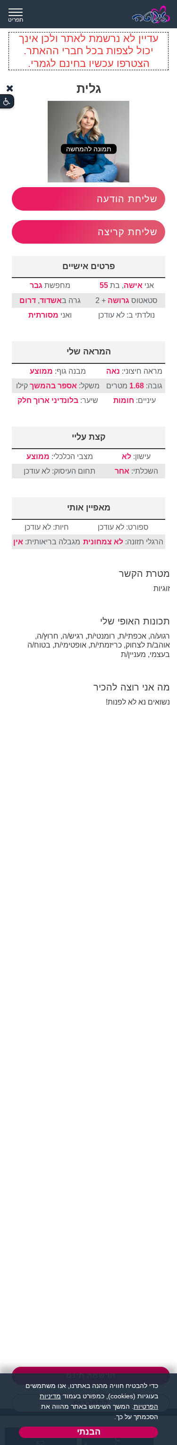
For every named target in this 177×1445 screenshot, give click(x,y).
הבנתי (89, 1432)
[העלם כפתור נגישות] (10, 88)
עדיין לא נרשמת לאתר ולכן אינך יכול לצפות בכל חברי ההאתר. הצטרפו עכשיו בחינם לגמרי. (89, 51)
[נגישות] (7, 101)
